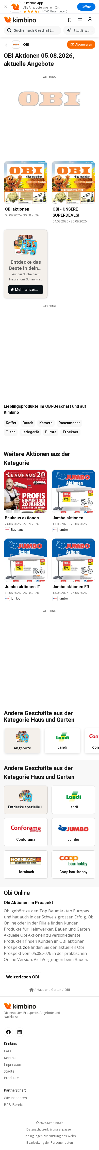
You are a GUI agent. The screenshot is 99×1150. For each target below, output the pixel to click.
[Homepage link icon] (31, 990)
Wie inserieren (15, 1097)
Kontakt (10, 1057)
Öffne (86, 6)
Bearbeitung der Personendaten (49, 1143)
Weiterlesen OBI (22, 977)
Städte (9, 1071)
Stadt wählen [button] (83, 30)
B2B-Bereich (14, 1104)
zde (26, 947)
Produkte (11, 1077)
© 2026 (49, 1123)
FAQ (7, 1051)
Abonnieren (83, 44)
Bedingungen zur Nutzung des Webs (50, 1136)
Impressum (13, 1064)
